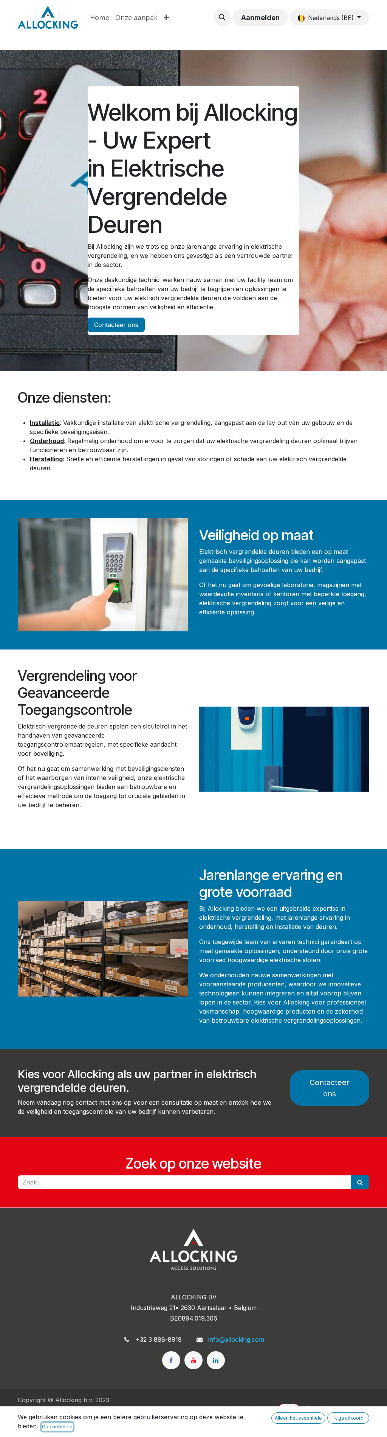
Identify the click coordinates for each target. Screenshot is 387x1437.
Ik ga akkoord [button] (348, 1418)
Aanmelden (260, 18)
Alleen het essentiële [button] (298, 1418)
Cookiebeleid (57, 1426)
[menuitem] (99, 17)
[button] (222, 17)
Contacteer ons (116, 325)
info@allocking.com (236, 1339)
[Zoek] (360, 1182)
